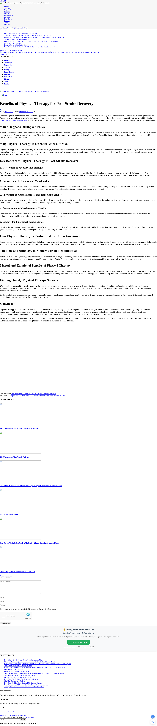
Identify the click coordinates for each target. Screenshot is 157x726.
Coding (6, 13)
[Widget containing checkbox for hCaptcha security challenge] (16, 616)
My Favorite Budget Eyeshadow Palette (17, 677)
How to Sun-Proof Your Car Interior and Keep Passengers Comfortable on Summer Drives (31, 41)
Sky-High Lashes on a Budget (14, 681)
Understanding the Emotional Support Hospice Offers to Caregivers (33, 394)
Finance (7, 21)
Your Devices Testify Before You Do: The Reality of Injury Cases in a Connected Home (30, 47)
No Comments (29, 112)
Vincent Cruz (9, 112)
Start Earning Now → (78, 642)
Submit (23, 719)
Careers (22, 112)
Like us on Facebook (7, 712)
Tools (6, 22)
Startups (7, 12)
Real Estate (8, 19)
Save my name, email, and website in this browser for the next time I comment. (29, 609)
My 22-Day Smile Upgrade (12, 43)
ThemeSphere (29, 717)
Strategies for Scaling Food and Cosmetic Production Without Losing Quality (27, 35)
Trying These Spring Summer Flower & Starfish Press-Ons (24, 687)
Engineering (8, 10)
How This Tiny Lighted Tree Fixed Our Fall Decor (21, 679)
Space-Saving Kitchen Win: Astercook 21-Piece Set (17, 572)
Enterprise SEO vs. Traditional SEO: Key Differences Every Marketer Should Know (37, 396)
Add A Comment (6, 576)
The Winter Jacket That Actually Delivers (16, 39)
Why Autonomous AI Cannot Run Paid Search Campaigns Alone (26, 685)
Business (7, 6)
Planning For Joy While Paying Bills (15, 45)
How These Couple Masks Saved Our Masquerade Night (21, 33)
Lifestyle (7, 17)
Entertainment (9, 15)
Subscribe (3, 54)
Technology (8, 8)
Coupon (7, 24)
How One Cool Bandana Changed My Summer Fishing (23, 683)
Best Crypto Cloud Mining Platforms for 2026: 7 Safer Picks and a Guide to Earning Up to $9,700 (34, 37)
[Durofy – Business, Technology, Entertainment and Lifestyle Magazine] (49, 52)
